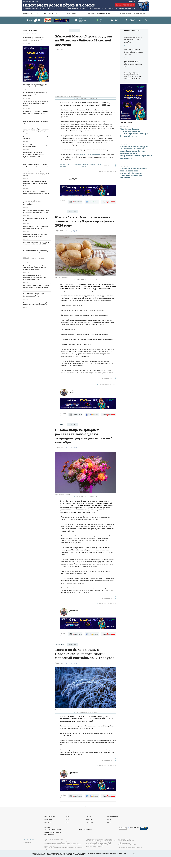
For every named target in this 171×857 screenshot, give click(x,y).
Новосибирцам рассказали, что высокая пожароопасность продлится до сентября (36, 165)
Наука (67, 822)
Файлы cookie (89, 850)
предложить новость (30, 33)
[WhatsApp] (71, 231)
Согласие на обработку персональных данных (98, 848)
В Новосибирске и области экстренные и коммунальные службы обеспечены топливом (35, 113)
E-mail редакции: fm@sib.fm (125, 843)
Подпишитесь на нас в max (107, 171)
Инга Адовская (73, 178)
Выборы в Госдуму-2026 (50, 13)
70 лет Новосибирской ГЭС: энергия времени (133, 13)
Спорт (109, 822)
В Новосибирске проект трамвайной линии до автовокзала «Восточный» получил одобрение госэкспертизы (36, 267)
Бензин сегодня (71, 13)
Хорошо (135, 853)
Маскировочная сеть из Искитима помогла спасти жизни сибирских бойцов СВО (36, 243)
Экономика (90, 822)
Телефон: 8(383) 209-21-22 (53, 829)
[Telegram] (76, 231)
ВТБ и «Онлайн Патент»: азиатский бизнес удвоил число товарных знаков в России (36, 211)
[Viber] (74, 231)
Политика (89, 819)
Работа (109, 819)
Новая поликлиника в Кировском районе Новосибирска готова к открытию (35, 227)
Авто (67, 816)
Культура (47, 822)
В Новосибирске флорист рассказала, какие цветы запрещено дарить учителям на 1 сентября (35, 93)
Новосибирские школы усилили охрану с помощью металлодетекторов (35, 235)
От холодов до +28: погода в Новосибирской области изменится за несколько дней (34, 202)
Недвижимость (112, 816)
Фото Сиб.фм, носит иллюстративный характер (68, 96)
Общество (48, 819)
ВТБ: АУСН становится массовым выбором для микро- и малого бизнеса (35, 259)
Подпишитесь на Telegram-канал (86, 98)
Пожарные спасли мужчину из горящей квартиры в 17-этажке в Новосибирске (35, 303)
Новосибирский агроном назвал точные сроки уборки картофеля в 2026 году (35, 85)
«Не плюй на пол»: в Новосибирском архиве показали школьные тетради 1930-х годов (36, 173)
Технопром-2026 (27, 13)
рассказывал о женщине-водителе (89, 154)
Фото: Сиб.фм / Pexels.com (62, 494)
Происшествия (49, 816)
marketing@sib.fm (49, 834)
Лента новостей (30, 30)
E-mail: (85, 829)
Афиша (88, 816)
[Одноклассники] (69, 231)
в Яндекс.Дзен (27, 842)
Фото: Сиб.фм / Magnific (62, 277)
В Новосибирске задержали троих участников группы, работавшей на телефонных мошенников (34, 294)
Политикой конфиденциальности (75, 854)
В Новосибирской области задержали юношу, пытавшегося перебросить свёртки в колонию (36, 193)
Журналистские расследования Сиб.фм (98, 13)
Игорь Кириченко (73, 391)
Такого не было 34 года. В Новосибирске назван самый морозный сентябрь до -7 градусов (35, 103)
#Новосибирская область (65, 165)
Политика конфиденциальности (94, 846)
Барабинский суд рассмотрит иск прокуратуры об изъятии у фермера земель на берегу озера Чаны (34, 38)
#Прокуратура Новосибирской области (92, 165)
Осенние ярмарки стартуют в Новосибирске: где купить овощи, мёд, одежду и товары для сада (34, 277)
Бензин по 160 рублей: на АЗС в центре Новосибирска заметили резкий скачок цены (35, 183)
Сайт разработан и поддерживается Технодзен (130, 847)
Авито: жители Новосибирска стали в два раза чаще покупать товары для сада (35, 130)
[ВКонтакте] (66, 231)
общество (74, 30)
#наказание (77, 164)
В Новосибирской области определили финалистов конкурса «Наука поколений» (36, 251)
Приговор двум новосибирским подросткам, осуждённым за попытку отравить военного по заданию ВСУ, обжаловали (34, 155)
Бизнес (67, 819)
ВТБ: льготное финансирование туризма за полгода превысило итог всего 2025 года (36, 286)
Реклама (47, 827)
